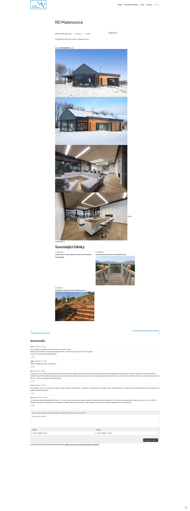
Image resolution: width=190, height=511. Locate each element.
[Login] (158, 4)
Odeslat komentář (150, 440)
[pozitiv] (30, 357)
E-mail (98, 430)
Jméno (34, 430)
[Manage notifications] (186, 507)
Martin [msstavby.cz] (63, 34)
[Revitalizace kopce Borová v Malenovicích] (115, 270)
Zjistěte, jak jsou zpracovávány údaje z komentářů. (82, 444)
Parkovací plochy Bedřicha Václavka (146, 331)
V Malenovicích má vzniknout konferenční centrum (73, 254)
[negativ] (33, 357)
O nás (142, 5)
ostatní (87, 34)
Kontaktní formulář (131, 5)
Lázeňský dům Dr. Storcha (40, 333)
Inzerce (149, 5)
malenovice (112, 33)
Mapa (120, 5)
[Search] (155, 4)
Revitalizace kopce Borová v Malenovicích (111, 254)
